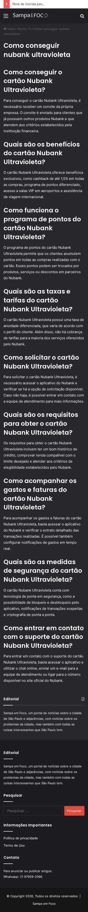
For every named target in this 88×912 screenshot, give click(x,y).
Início (10, 29)
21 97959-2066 (31, 876)
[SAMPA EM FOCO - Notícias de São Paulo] (30, 16)
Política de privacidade (21, 838)
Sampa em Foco (44, 903)
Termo (22, 29)
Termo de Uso (14, 845)
